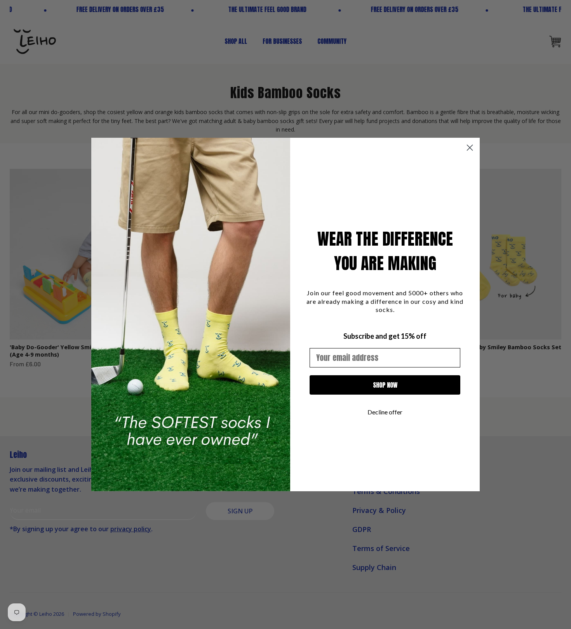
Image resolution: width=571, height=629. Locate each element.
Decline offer (384, 412)
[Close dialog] (470, 147)
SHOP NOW (385, 385)
